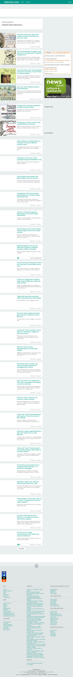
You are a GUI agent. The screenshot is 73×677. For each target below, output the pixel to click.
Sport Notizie (53, 633)
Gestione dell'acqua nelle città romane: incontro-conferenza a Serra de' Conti (28, 36)
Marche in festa (53, 611)
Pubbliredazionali (6, 608)
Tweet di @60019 (49, 133)
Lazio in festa (53, 616)
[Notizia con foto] (18, 258)
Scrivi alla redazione (7, 612)
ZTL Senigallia (30, 664)
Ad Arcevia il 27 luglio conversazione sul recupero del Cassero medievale (28, 534)
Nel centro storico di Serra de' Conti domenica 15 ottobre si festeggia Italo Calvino (27, 365)
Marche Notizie (53, 599)
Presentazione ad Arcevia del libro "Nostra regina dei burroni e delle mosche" (29, 230)
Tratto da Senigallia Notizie (35, 258)
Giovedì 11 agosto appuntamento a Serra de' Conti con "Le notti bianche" (29, 432)
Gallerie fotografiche (7, 624)
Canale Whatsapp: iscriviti (8, 613)
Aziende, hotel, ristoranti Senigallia (34, 612)
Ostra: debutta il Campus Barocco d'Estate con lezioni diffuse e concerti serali (29, 142)
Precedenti (21, 548)
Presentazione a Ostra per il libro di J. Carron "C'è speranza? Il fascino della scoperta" (29, 500)
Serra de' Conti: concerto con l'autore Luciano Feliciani (27, 398)
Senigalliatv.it (53, 590)
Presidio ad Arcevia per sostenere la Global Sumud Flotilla (28, 106)
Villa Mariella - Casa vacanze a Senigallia (35, 657)
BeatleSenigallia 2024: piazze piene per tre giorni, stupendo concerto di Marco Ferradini (27, 247)
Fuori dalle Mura (6, 597)
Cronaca (5, 589)
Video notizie (6, 628)
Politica (4, 592)
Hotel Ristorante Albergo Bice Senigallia (35, 654)
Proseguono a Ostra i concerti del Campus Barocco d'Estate (28, 123)
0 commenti (38, 46)
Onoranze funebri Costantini (33, 595)
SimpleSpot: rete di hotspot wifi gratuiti (35, 603)
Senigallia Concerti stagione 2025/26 (34, 656)
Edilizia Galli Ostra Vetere (32, 621)
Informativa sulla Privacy (52, 674)
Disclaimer (40, 674)
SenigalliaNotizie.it (54, 589)
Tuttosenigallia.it (53, 593)
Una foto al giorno (7, 622)
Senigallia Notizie (49, 106)
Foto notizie (5, 623)
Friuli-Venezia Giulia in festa (56, 615)
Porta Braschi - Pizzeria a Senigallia (34, 653)
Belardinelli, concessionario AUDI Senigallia (36, 616)
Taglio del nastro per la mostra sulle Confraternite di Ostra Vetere (29, 297)
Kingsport (52, 631)
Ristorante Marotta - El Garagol (33, 626)
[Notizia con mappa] (19, 545)
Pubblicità (45, 674)
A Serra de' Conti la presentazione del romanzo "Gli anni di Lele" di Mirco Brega (29, 416)
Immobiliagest (53, 635)
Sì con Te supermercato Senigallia (34, 620)
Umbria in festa (53, 623)
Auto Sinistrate (53, 630)
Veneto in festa (53, 624)
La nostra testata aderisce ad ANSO (34, 663)
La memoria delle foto (7, 625)
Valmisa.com (53, 592)
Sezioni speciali (6, 629)
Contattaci (5, 609)
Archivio (5, 604)
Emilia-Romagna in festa (55, 614)
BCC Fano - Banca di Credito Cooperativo (36, 611)
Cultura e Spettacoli (7, 590)
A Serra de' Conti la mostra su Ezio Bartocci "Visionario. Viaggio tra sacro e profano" (29, 331)
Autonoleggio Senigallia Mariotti (33, 597)
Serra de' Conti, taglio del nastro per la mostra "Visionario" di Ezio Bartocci (28, 314)
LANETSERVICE (25, 674)
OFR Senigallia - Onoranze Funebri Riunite (36, 639)
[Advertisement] (58, 30)
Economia (5, 595)
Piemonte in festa (54, 619)
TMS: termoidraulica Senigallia (33, 592)
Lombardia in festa (54, 618)
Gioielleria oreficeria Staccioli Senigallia (35, 633)
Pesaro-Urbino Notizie (55, 605)
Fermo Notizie (53, 603)
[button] (69, 2)
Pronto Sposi (53, 634)
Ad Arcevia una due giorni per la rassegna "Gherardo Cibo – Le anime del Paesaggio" (28, 466)
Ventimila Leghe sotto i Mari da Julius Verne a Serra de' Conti (28, 482)
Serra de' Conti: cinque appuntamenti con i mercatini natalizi (27, 348)
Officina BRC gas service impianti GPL (35, 604)
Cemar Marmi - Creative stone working (35, 617)
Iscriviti (4, 607)
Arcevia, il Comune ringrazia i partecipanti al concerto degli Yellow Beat (27, 213)
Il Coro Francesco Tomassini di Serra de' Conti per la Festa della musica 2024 (29, 264)
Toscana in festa (53, 622)
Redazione (5, 605)
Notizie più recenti (7, 603)
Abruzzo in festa (53, 613)
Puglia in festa (53, 620)
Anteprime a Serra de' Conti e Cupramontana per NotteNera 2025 (29, 158)
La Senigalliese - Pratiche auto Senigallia (35, 622)
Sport (4, 593)
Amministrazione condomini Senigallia (35, 601)
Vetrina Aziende (6, 610)
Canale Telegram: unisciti (8, 614)
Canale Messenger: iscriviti (9, 615)
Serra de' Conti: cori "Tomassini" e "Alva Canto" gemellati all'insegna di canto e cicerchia (29, 382)
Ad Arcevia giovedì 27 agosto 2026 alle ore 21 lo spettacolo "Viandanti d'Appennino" (29, 53)
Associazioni (6, 594)
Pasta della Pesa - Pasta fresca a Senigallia (36, 644)
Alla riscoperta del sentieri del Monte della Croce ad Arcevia (27, 177)
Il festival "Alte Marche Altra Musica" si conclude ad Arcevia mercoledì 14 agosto (27, 517)
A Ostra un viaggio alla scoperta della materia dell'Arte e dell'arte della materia (28, 281)
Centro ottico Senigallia (31, 602)
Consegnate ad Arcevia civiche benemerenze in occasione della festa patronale (28, 195)
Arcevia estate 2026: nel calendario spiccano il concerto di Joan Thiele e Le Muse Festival (29, 71)
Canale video (6, 627)
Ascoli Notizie (53, 601)
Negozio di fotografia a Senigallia (34, 618)
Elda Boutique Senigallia (32, 640)
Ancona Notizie (53, 600)
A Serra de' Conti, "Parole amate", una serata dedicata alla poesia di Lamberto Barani (29, 449)
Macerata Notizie (54, 604)
